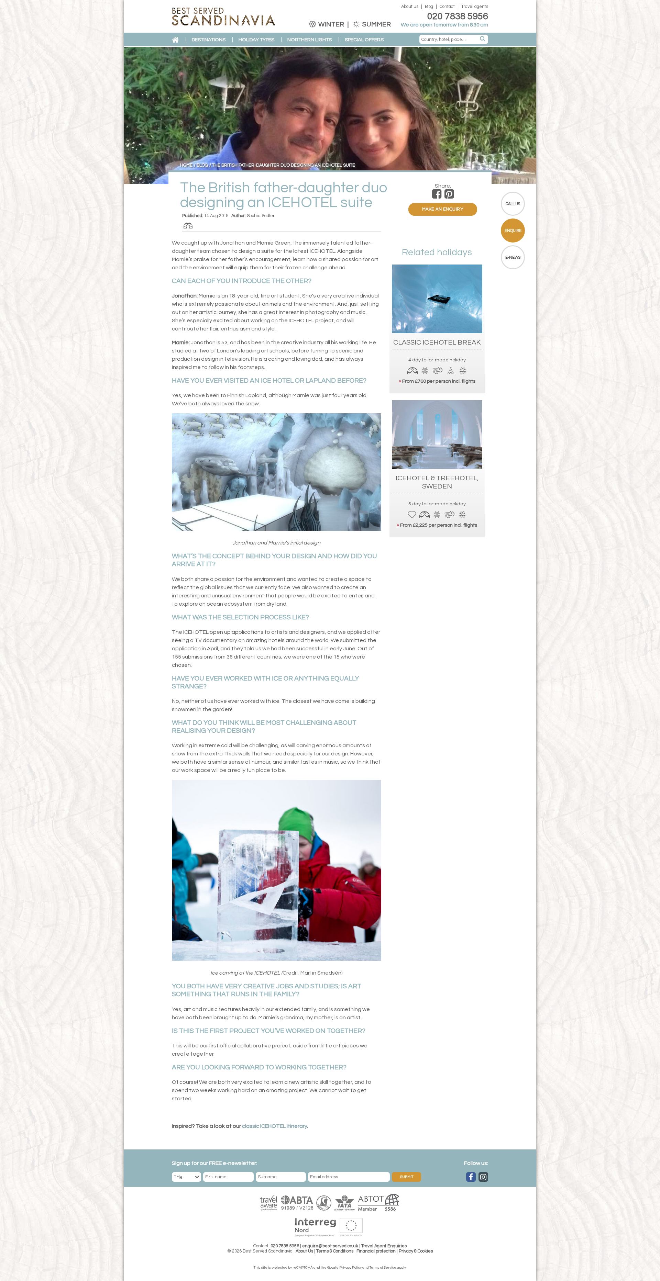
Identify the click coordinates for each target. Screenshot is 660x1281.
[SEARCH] (483, 39)
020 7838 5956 (457, 16)
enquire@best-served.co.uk (330, 1246)
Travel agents (474, 6)
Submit (406, 1177)
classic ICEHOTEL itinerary (274, 1126)
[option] (330, 115)
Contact (447, 6)
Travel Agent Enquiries (384, 1246)
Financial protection (376, 1251)
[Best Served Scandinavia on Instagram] (483, 1177)
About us (409, 6)
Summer (376, 24)
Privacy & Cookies (416, 1251)
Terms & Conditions (334, 1251)
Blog (429, 6)
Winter (331, 24)
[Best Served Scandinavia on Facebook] (471, 1177)
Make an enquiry (443, 209)
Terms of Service (383, 1267)
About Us (304, 1251)
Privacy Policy (350, 1267)
